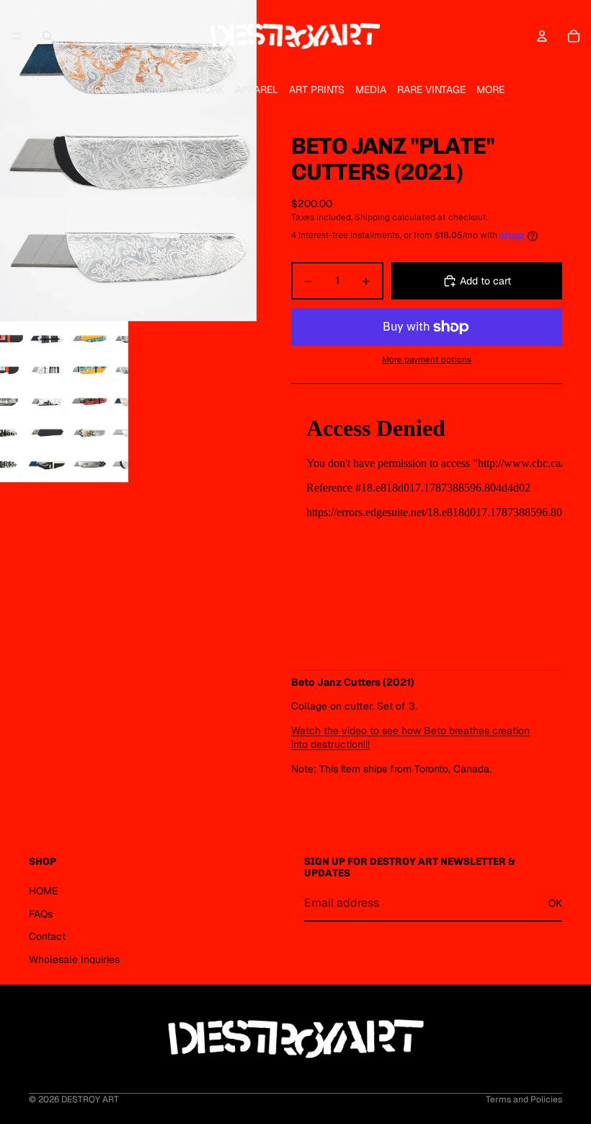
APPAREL (256, 89)
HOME (101, 89)
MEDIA (370, 89)
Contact (47, 936)
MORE (490, 89)
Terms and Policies (524, 1099)
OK (555, 902)
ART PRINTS (317, 89)
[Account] (542, 36)
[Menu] (16, 36)
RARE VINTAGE (431, 89)
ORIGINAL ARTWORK (175, 89)
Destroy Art (90, 1099)
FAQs (41, 913)
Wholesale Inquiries (74, 958)
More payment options (426, 359)
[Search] (47, 36)
